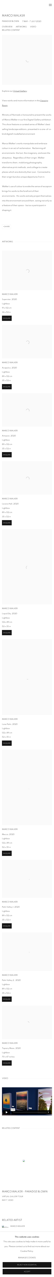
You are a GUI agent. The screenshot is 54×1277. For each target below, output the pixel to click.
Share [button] (7, 226)
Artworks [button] (21, 27)
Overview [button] (7, 27)
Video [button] (33, 27)
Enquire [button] (6, 318)
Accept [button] (27, 1272)
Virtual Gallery (20, 91)
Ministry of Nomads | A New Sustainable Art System (20, 5)
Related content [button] (11, 30)
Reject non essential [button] (27, 1265)
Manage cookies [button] (27, 1258)
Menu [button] (50, 5)
